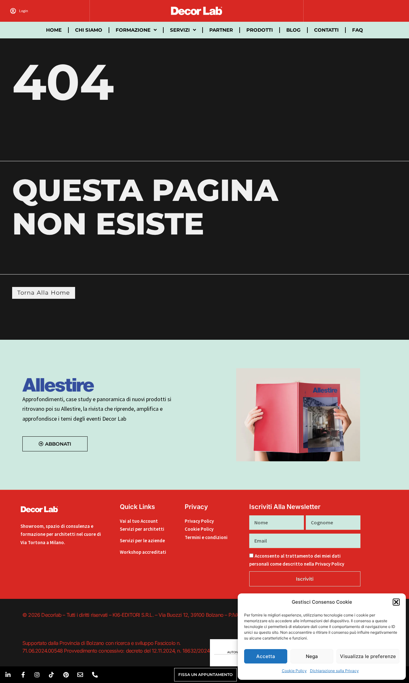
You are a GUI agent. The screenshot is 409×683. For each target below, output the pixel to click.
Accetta (265, 656)
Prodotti (259, 30)
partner (221, 30)
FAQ (357, 30)
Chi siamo (88, 30)
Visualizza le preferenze (368, 656)
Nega (312, 656)
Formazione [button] (133, 30)
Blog (293, 30)
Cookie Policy (294, 670)
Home (54, 30)
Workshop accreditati (143, 552)
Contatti (326, 30)
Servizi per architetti (142, 529)
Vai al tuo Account (139, 521)
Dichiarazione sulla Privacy (334, 670)
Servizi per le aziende (142, 540)
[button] (396, 602)
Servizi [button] (180, 30)
